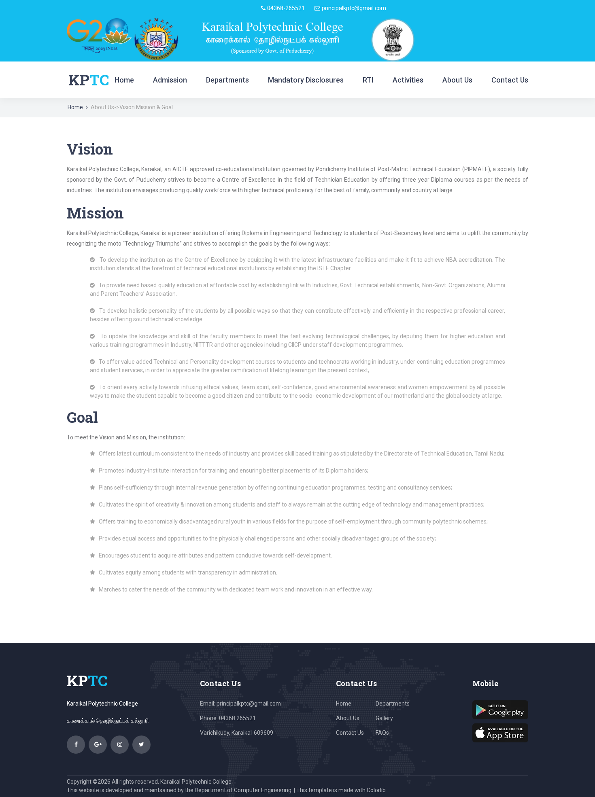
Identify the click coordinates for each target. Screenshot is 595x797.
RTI (368, 80)
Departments (227, 80)
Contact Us (509, 80)
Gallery (384, 718)
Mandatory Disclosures (306, 80)
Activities (408, 80)
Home (124, 80)
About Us (457, 80)
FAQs (382, 732)
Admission (170, 80)
